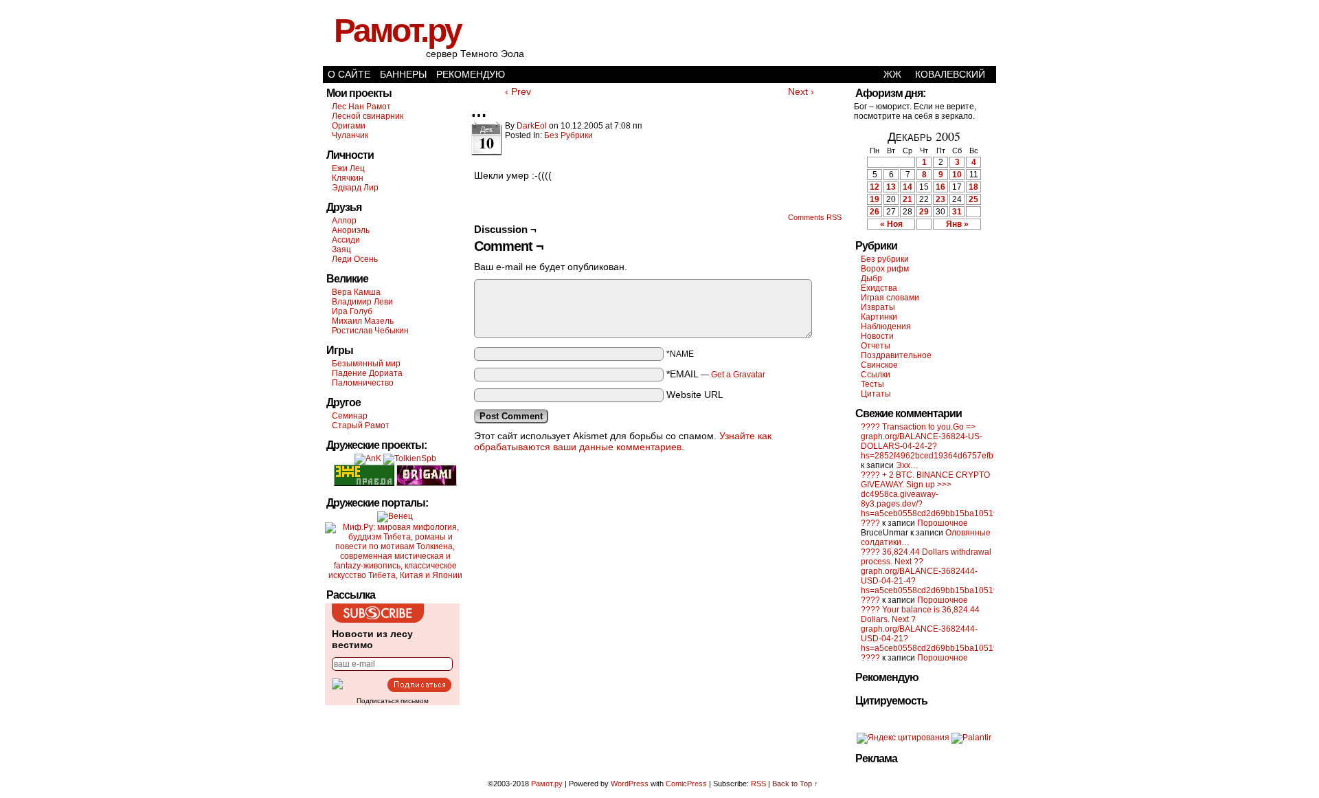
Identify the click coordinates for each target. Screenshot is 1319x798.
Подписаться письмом (393, 701)
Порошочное (942, 523)
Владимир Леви (362, 302)
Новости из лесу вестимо (372, 639)
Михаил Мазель (363, 321)
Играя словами (890, 297)
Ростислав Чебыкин (370, 330)
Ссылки (875, 374)
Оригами (348, 126)
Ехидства (879, 288)
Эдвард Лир (355, 187)
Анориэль (351, 230)
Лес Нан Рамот (361, 106)
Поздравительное (896, 355)
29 (924, 212)
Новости (877, 336)
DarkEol (532, 126)
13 (891, 187)
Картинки (879, 317)
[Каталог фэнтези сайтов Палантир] (971, 737)
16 (940, 187)
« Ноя (891, 224)
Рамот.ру (397, 30)
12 (874, 187)
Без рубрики (568, 135)
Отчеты (875, 346)
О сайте (349, 74)
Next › (801, 91)
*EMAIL (715, 373)
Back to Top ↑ (795, 783)
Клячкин (347, 178)
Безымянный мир (366, 363)
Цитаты (876, 394)
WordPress (630, 783)
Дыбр (871, 278)
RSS (758, 783)
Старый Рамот (361, 425)
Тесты (872, 384)
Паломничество (363, 383)
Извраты (878, 307)
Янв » (957, 224)
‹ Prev (518, 91)
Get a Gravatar (738, 374)
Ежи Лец (348, 168)
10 (957, 174)
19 (874, 199)
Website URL (694, 394)
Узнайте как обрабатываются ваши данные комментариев (622, 441)
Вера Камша (356, 292)
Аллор (344, 220)
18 (973, 187)
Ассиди (346, 240)
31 (957, 212)
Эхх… (907, 465)
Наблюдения (886, 326)
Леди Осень (355, 259)
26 (874, 212)
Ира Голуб (352, 311)
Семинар (350, 416)
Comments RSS (815, 217)
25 (973, 199)
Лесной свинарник (367, 116)
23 (940, 199)
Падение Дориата (367, 373)
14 (907, 187)
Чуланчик (350, 135)
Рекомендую (470, 74)
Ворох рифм (885, 269)
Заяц (341, 249)
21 (907, 199)
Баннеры (403, 74)
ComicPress (686, 783)
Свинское (879, 365)
